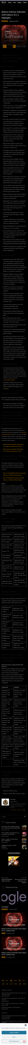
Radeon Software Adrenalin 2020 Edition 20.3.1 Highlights (20, 881)
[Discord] (3, 980)
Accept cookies (14, 1032)
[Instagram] (15, 809)
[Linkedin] (20, 984)
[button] (25, 1025)
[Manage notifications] (24, 1041)
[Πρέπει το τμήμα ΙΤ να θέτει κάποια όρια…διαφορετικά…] (24, 840)
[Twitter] (3, 984)
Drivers (3, 933)
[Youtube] (24, 809)
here (7, 388)
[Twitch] (19, 809)
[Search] (24, 816)
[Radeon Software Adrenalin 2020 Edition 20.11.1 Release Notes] (14, 920)
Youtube (15, 980)
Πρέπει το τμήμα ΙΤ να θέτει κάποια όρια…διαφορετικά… (13, 1003)
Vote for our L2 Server (14, 853)
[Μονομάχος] (5, 805)
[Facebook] (11, 809)
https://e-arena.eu (13, 801)
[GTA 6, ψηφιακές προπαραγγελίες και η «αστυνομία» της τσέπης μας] (24, 834)
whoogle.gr (5, 907)
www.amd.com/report (9, 380)
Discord (6, 980)
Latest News (4, 21)
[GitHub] (13, 809)
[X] (21, 809)
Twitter (7, 983)
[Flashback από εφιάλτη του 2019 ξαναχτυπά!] (24, 847)
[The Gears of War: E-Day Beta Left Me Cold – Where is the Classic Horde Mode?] (24, 828)
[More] (24, 46)
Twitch (23, 980)
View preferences (14, 1041)
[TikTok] (17, 809)
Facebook (15, 983)
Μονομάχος (13, 799)
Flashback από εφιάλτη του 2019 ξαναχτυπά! (11, 1007)
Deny (14, 1037)
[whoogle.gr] (14, 898)
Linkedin (24, 983)
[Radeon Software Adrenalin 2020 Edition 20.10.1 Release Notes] (14, 944)
